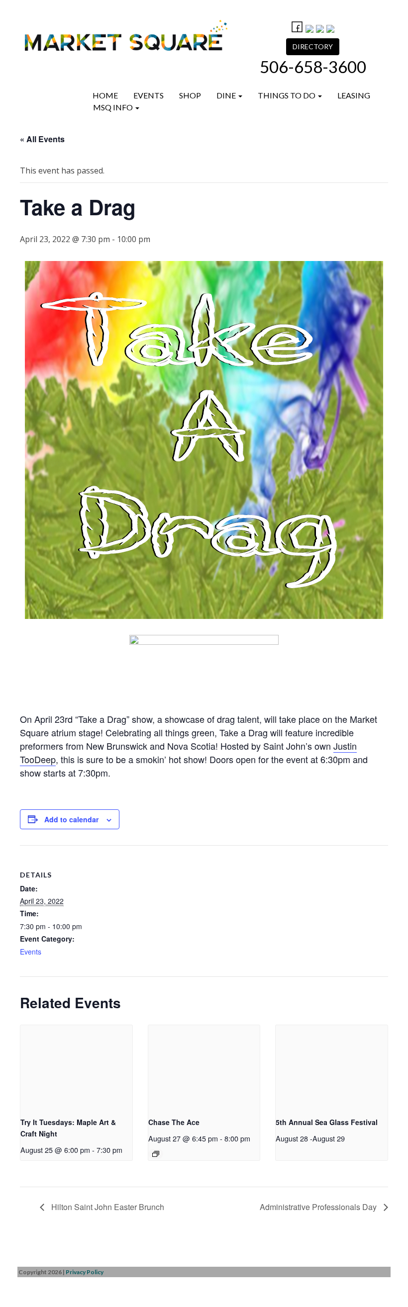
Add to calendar (71, 819)
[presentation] (76, 1067)
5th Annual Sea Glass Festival (327, 1122)
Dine (226, 95)
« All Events (42, 139)
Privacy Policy (84, 1272)
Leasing (353, 95)
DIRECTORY (313, 46)
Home (105, 95)
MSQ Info (113, 107)
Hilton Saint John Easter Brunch (106, 1207)
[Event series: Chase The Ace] (155, 1154)
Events (148, 95)
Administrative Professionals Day (319, 1207)
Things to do (287, 95)
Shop (190, 95)
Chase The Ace (174, 1122)
